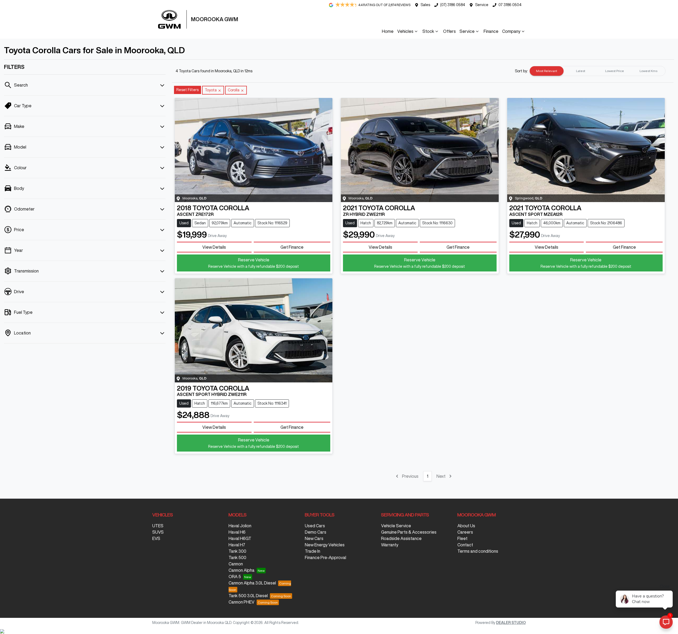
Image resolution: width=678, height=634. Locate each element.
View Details (214, 247)
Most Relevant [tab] (546, 71)
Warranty (389, 545)
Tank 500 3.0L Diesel (248, 595)
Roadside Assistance (401, 538)
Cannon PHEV (242, 602)
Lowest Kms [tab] (648, 71)
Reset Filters (187, 90)
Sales (425, 5)
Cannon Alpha (242, 570)
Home (388, 31)
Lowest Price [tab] (614, 71)
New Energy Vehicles (325, 545)
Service (481, 5)
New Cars (314, 538)
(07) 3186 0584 (452, 5)
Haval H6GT (240, 538)
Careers (465, 532)
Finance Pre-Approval (325, 557)
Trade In (312, 551)
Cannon (236, 564)
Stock (428, 31)
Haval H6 (237, 532)
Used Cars (315, 526)
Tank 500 (237, 557)
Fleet (462, 538)
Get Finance (292, 247)
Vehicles (405, 31)
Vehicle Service (396, 526)
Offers (449, 31)
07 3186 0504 (509, 5)
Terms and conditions (477, 551)
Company (511, 31)
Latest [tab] (580, 71)
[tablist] (597, 71)
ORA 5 (235, 576)
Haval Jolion (240, 526)
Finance (491, 31)
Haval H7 (237, 545)
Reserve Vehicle (253, 263)
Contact (465, 545)
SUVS (158, 532)
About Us (466, 526)
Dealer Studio (511, 622)
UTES (157, 526)
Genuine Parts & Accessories (408, 532)
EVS (156, 538)
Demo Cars (315, 532)
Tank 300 (237, 551)
